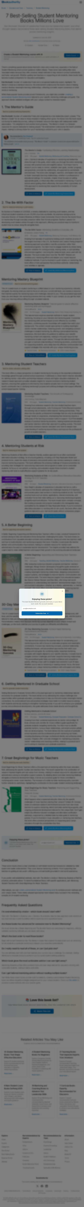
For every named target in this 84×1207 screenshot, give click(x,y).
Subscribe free (41, 613)
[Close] (62, 591)
